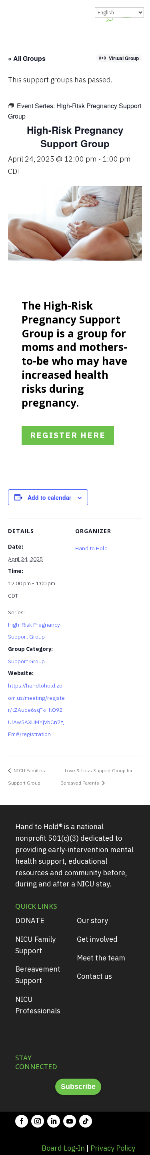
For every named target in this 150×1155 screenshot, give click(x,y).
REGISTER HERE (68, 435)
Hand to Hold (91, 548)
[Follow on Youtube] (69, 1121)
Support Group (26, 661)
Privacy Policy (112, 1148)
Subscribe (78, 1087)
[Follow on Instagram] (37, 1121)
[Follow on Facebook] (21, 1121)
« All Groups (27, 58)
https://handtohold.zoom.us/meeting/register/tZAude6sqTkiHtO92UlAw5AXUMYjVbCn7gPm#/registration (36, 710)
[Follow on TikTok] (85, 1121)
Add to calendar (49, 497)
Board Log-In (63, 1148)
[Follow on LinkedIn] (53, 1121)
